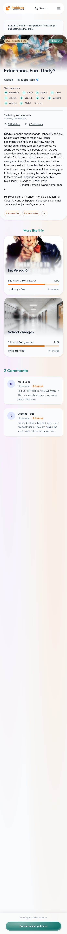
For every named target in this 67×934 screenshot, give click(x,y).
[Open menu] (58, 8)
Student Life (12, 213)
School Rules (31, 213)
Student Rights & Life (16, 41)
